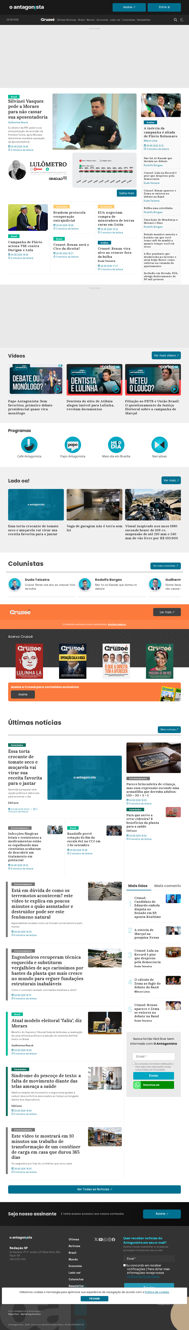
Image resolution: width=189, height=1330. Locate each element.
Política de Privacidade (153, 1070)
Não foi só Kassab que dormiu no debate (156, 158)
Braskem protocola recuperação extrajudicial (70, 206)
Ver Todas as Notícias (93, 1189)
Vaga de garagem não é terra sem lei (92, 491)
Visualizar (15, 646)
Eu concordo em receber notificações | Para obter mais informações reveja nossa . (154, 1067)
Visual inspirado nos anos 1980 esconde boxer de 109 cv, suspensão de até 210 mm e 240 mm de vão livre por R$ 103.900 (153, 498)
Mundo (91, 20)
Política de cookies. (157, 1292)
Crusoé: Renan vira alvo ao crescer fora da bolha (115, 242)
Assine (127, 7)
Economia (102, 20)
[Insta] (109, 1239)
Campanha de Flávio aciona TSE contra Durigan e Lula (27, 206)
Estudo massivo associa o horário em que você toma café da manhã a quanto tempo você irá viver (159, 239)
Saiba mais (126, 193)
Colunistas (128, 20)
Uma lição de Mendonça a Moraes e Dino (159, 220)
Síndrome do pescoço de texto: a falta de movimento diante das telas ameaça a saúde (63, 1071)
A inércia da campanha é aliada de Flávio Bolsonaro (159, 98)
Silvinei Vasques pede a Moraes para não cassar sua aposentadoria (55, 96)
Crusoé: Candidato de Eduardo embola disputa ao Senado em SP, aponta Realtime (153, 897)
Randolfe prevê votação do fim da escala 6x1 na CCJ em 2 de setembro (92, 830)
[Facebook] (113, 1239)
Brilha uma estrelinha (156, 206)
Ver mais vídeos (165, 355)
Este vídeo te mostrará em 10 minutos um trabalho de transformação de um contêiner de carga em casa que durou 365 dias (61, 1131)
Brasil (81, 20)
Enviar (153, 1075)
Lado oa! (115, 20)
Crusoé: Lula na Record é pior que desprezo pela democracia (158, 175)
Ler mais (166, 612)
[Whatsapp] (105, 1239)
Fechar (94, 1298)
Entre (163, 7)
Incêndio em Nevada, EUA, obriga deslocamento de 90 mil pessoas (160, 275)
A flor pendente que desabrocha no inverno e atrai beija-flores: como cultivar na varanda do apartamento (158, 259)
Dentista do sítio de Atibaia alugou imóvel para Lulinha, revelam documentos (91, 370)
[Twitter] (96, 1239)
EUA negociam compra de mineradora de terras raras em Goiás (116, 208)
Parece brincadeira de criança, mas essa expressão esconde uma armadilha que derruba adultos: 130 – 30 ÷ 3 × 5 (152, 751)
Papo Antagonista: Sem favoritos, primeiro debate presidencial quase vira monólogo (36, 370)
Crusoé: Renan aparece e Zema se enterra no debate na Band (160, 192)
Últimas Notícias (66, 20)
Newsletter (144, 20)
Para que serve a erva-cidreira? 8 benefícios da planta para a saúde (149, 811)
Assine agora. (117, 624)
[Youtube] (101, 1239)
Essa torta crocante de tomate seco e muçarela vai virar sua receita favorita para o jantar (34, 495)
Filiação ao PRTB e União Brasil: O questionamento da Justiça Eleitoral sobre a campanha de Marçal (150, 370)
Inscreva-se (151, 1084)
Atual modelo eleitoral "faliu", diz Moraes (36, 1014)
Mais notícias (168, 730)
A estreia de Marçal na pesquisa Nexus (153, 925)
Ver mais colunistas (164, 566)
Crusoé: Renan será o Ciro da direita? (70, 238)
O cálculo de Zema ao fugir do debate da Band (152, 976)
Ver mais (170, 480)
